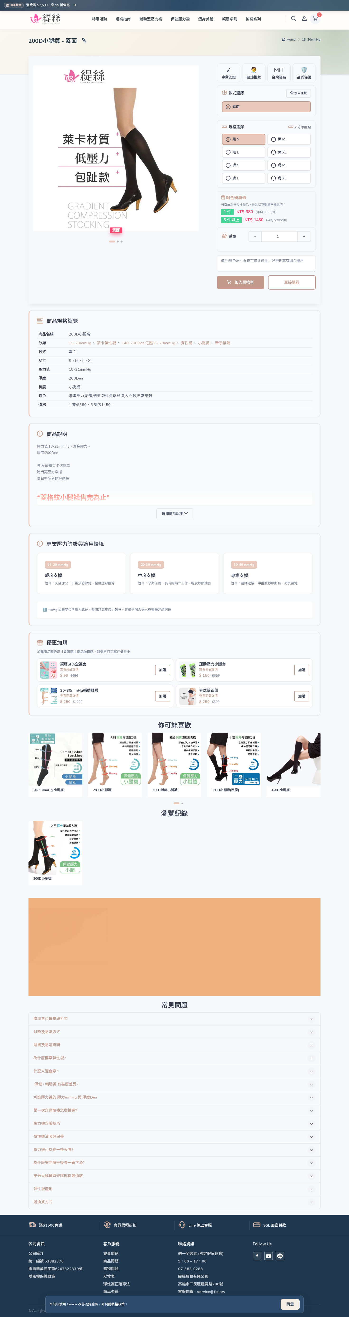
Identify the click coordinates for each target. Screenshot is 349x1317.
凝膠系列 (229, 19)
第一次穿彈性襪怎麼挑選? (55, 1110)
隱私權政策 (116, 1304)
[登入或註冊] (304, 19)
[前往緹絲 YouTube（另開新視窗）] (268, 1256)
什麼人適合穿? (45, 1071)
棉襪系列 (253, 19)
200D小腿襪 (42, 878)
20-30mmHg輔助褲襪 (79, 690)
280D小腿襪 (102, 790)
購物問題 (110, 1269)
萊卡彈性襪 (106, 343)
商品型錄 (110, 1291)
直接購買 (291, 282)
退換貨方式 (42, 1202)
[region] (174, 573)
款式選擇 (236, 93)
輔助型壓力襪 (150, 19)
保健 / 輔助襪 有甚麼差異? (55, 1084)
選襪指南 (123, 19)
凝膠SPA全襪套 (73, 664)
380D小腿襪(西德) (225, 790)
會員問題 (110, 1253)
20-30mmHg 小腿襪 (48, 790)
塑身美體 (205, 19)
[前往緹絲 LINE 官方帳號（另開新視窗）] (280, 1256)
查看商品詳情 (69, 669)
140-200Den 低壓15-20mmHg (148, 343)
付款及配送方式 (46, 1032)
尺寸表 (109, 1276)
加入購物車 (244, 282)
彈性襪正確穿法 (116, 1284)
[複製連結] (84, 41)
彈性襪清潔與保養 (48, 1136)
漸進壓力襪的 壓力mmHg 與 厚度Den (65, 1097)
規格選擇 (236, 127)
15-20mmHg (311, 40)
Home (291, 40)
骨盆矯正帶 (208, 690)
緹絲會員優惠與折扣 (50, 1018)
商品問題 (110, 1261)
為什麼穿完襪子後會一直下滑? (59, 1162)
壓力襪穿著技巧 (46, 1123)
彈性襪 (186, 343)
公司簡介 (36, 1253)
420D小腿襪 (280, 790)
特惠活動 (99, 19)
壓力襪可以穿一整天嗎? (53, 1149)
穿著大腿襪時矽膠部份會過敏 (58, 1176)
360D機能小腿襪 (164, 790)
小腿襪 (203, 343)
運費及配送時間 (46, 1045)
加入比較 (300, 93)
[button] (293, 19)
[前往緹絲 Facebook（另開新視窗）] (257, 1256)
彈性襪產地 (42, 1189)
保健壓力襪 (180, 19)
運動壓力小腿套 (212, 664)
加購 (162, 670)
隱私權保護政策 (41, 1276)
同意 (290, 1304)
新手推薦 (222, 343)
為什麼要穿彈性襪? (49, 1058)
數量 (232, 236)
